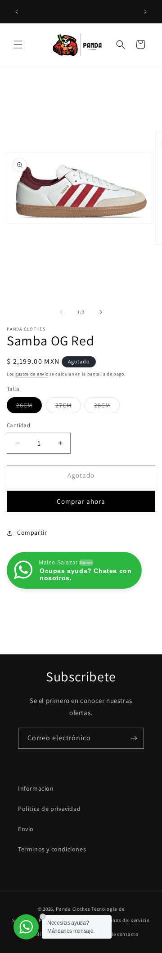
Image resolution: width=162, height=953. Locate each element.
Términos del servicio (124, 920)
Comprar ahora (81, 501)
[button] (18, 44)
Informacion (36, 788)
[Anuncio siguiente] (145, 12)
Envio (26, 829)
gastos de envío (32, 374)
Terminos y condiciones (52, 849)
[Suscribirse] (134, 738)
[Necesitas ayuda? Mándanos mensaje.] (26, 927)
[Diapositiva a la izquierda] (61, 312)
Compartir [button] (32, 532)
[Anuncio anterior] (17, 12)
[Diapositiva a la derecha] (101, 312)
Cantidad (18, 425)
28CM (107, 407)
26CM (29, 407)
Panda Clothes (73, 909)
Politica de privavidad (49, 809)
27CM (68, 407)
